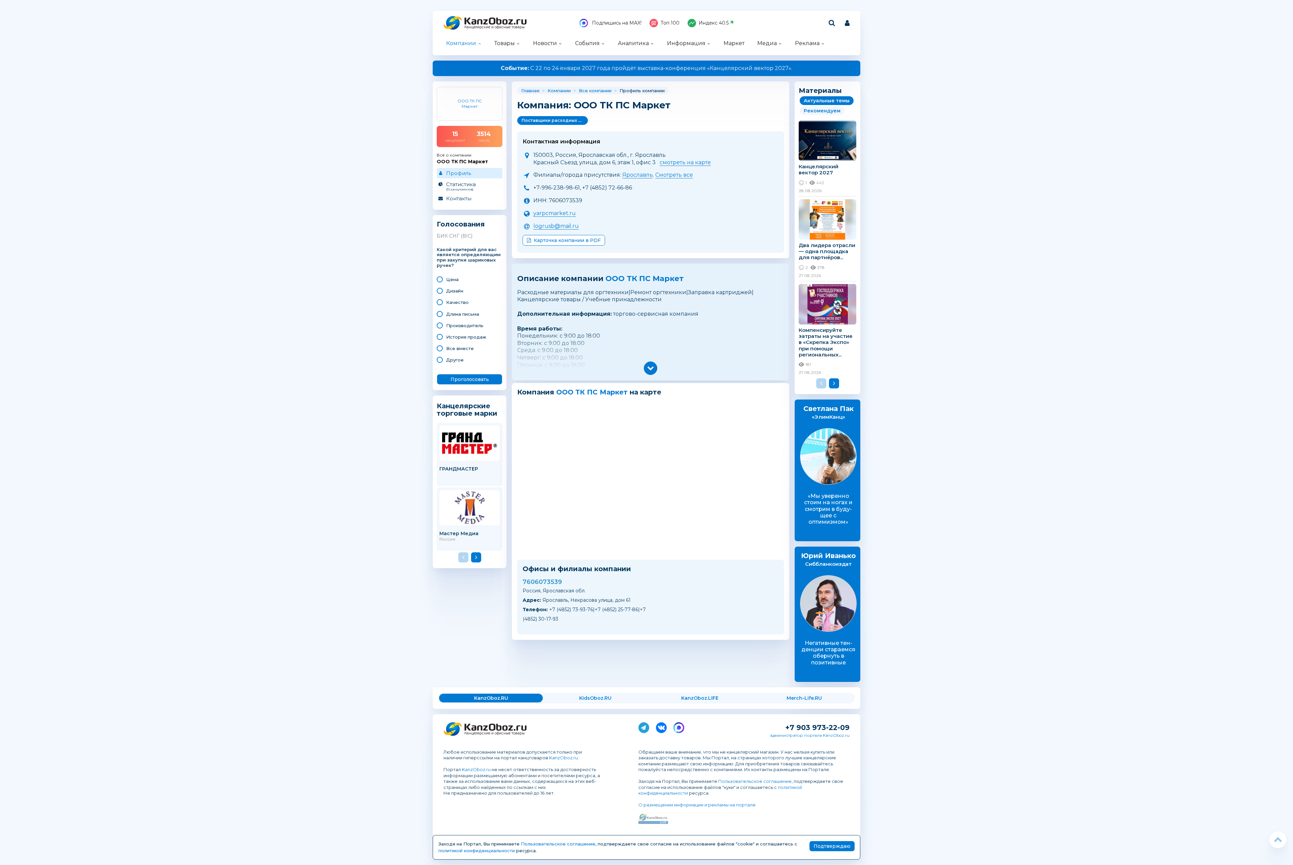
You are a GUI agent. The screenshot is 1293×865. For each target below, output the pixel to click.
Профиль (458, 173)
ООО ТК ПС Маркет (644, 278)
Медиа (767, 43)
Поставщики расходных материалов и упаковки (555, 120)
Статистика (461, 186)
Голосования (461, 224)
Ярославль (637, 175)
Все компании (595, 90)
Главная (530, 90)
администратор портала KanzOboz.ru (810, 735)
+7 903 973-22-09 (817, 727)
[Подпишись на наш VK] (661, 726)
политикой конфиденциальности (476, 850)
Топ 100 (670, 23)
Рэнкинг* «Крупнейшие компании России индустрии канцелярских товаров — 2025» (646, 68)
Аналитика (633, 43)
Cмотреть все (674, 175)
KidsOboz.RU (595, 698)
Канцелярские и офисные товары (494, 27)
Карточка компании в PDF (567, 240)
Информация (686, 43)
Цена (452, 279)
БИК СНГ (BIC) (454, 236)
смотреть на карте (685, 162)
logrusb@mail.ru (556, 226)
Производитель (465, 325)
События (587, 43)
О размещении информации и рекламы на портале (697, 804)
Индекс (714, 23)
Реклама (807, 43)
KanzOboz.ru (563, 757)
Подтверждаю (832, 846)
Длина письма (462, 314)
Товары (504, 43)
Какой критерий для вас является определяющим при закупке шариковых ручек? (469, 257)
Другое (455, 359)
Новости (545, 43)
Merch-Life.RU (804, 698)
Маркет (734, 43)
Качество (457, 302)
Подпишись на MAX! (616, 23)
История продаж (466, 337)
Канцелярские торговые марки (467, 409)
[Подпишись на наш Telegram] (643, 726)
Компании (461, 43)
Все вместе (460, 348)
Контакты (458, 198)
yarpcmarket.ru (554, 213)
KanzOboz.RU (491, 698)
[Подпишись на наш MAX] (678, 726)
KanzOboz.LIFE (700, 698)
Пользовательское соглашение (755, 781)
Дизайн (454, 290)
